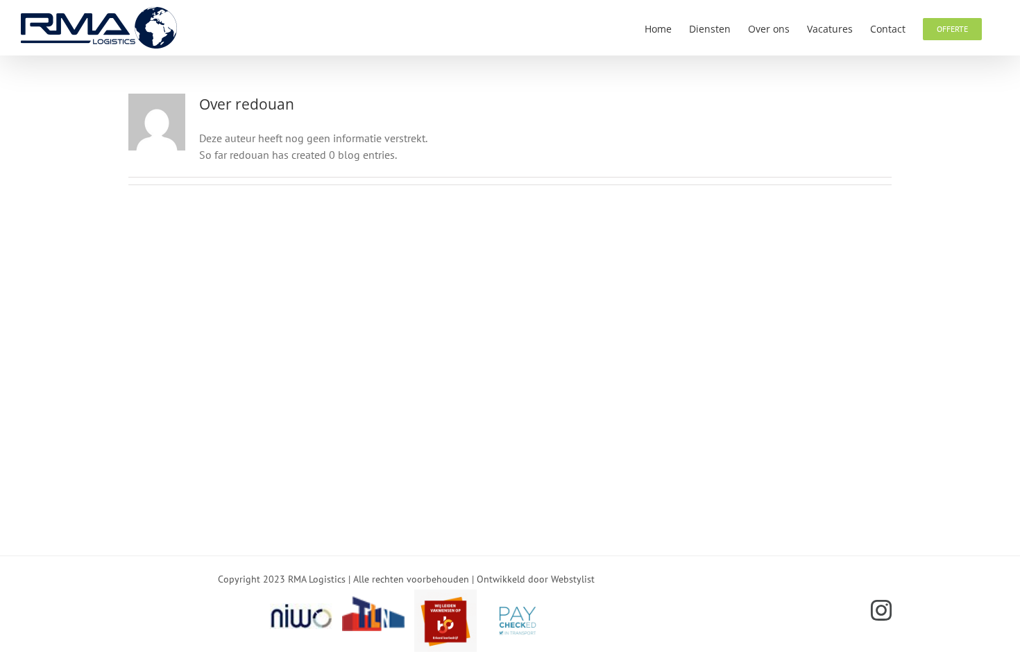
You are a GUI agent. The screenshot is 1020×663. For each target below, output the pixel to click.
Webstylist (573, 579)
